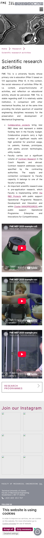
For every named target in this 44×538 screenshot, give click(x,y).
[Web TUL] (16, 3)
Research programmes (13, 387)
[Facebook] (25, 3)
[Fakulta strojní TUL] (7, 3)
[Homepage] (22, 486)
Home (4, 49)
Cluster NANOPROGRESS (26, 206)
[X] (29, 3)
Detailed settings (11, 533)
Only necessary (24, 529)
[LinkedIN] (38, 3)
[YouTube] (35, 3)
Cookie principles (9, 523)
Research (16, 49)
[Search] (19, 3)
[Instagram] (32, 3)
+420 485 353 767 (14, 498)
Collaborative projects (19, 125)
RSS (41, 4)
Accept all (8, 529)
